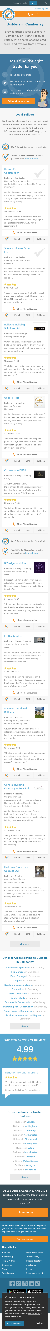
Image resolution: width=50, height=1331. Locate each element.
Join (32, 3)
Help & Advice (8, 1260)
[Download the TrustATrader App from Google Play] (16, 1292)
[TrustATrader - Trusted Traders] (8, 12)
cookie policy (34, 1313)
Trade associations (34, 1252)
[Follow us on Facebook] (12, 1283)
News (4, 1268)
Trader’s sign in (41, 8)
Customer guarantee (35, 1273)
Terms (29, 1268)
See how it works (25, 1239)
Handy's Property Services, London (21, 1072)
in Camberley (25, 967)
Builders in (25, 1121)
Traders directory (34, 1260)
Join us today (24, 1212)
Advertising (7, 1256)
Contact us (7, 1264)
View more (25, 944)
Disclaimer (31, 1264)
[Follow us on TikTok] (38, 1283)
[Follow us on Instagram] (25, 1283)
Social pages (8, 1273)
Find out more (31, 158)
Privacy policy (32, 1256)
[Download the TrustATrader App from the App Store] (35, 1292)
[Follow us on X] (18, 1283)
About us (6, 1252)
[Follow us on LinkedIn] (31, 1283)
